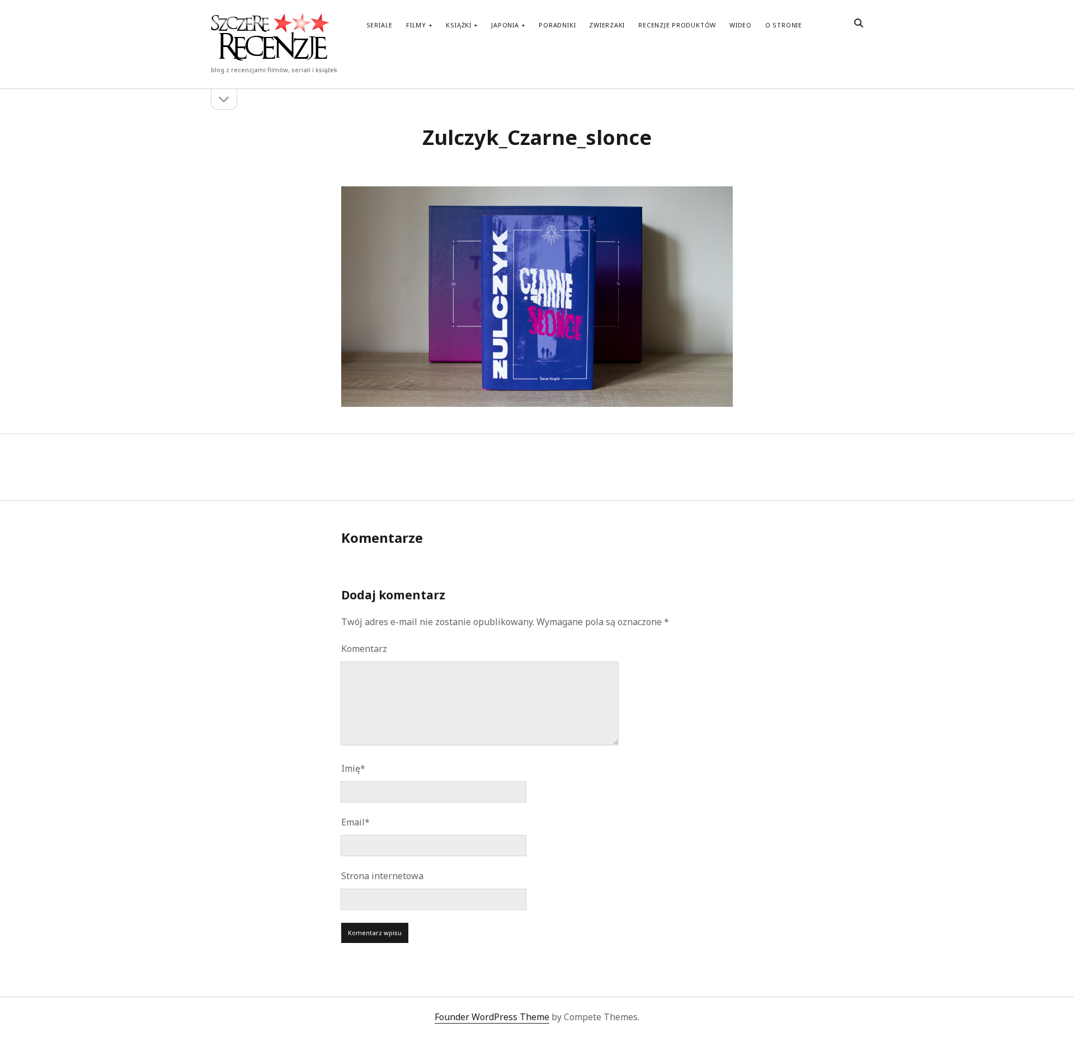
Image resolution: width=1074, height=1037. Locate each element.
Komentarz (364, 648)
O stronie (783, 25)
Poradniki (557, 25)
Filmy (416, 25)
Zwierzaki (607, 25)
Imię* (353, 768)
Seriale (379, 25)
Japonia (505, 25)
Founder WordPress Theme (492, 1017)
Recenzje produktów (677, 25)
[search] (859, 23)
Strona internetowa (382, 876)
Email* (355, 822)
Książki (458, 25)
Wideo (740, 25)
